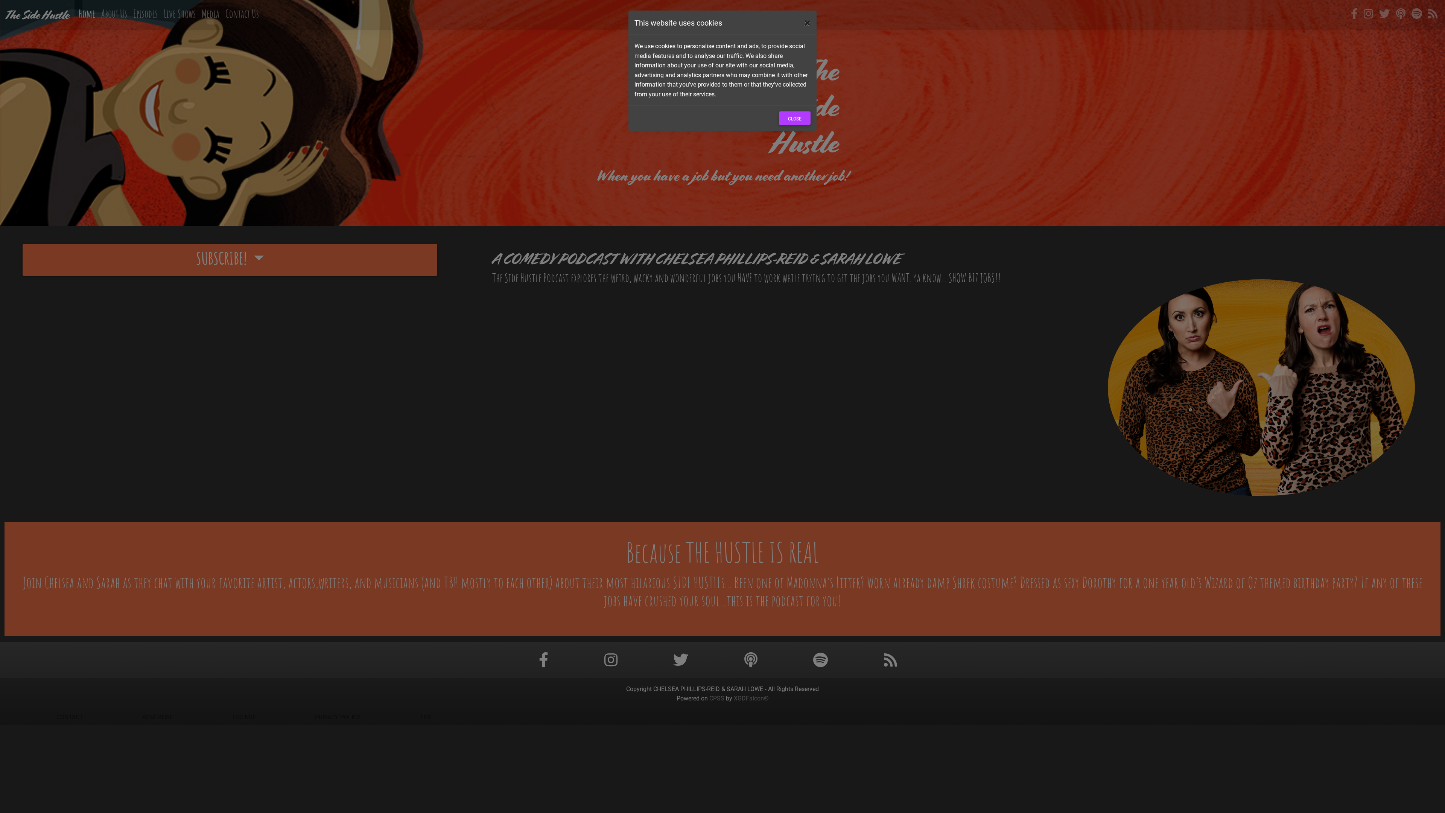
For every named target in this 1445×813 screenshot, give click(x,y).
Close (795, 119)
